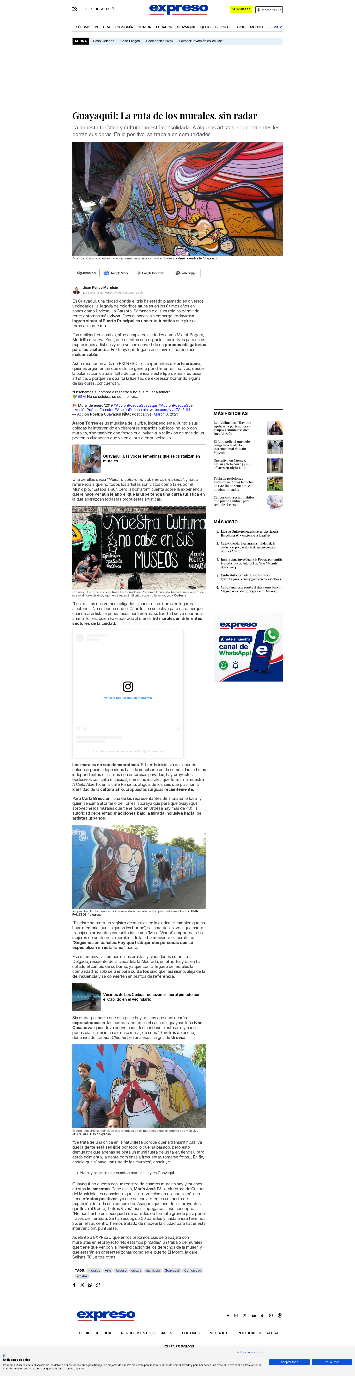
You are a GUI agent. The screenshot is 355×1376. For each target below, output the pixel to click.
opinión (145, 27)
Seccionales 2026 (159, 41)
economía (124, 27)
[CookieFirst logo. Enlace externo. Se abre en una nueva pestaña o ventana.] (4, 1356)
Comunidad (192, 1270)
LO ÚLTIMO (81, 27)
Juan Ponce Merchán (100, 287)
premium (274, 27)
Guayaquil (186, 27)
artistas (82, 1276)
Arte (108, 1270)
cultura (136, 1270)
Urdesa (121, 1270)
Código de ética (95, 1333)
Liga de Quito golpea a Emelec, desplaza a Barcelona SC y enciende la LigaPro (249, 533)
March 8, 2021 (166, 414)
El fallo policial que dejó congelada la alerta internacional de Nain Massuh (232, 447)
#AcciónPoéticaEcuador (93, 410)
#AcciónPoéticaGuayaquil (136, 405)
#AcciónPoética (128, 410)
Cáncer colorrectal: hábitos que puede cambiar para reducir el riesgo (234, 501)
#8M (82, 396)
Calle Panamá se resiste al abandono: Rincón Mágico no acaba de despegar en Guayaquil (251, 589)
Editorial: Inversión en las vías (200, 41)
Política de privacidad (250, 1352)
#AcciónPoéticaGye (175, 405)
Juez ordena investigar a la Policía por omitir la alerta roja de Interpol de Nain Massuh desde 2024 (251, 563)
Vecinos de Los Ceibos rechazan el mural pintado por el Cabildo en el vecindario (151, 997)
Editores (191, 1333)
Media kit (219, 1333)
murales (94, 1270)
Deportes (224, 27)
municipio (153, 1270)
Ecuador (164, 27)
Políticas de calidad (259, 1333)
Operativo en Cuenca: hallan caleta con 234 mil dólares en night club (232, 464)
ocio (241, 27)
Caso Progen (130, 41)
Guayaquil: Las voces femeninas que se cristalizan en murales (151, 458)
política (102, 27)
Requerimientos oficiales (146, 1333)
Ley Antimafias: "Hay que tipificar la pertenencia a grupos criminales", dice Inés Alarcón (232, 428)
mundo (256, 27)
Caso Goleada (103, 41)
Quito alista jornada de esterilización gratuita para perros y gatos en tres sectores (251, 577)
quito (205, 27)
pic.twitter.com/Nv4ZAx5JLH (167, 410)
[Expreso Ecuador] (106, 1320)
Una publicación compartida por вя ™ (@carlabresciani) (128, 751)
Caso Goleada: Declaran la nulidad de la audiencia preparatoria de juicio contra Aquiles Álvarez (248, 547)
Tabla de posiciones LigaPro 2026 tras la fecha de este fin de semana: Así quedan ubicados (233, 484)
